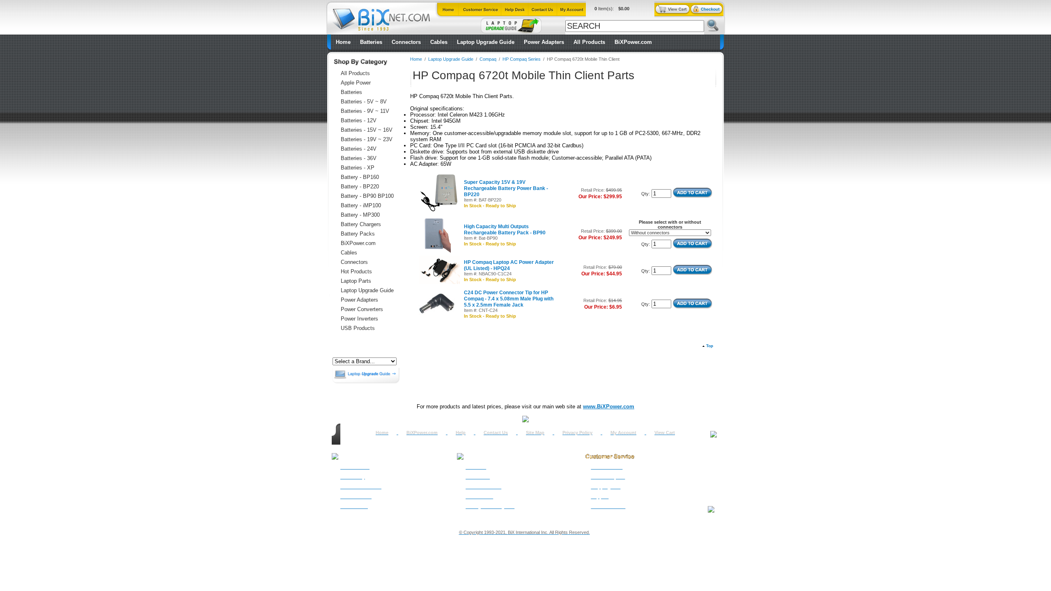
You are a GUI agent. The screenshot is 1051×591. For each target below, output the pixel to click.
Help (461, 432)
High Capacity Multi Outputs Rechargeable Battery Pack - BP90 (505, 230)
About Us (476, 467)
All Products (589, 42)
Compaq (488, 59)
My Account (623, 432)
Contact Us (496, 432)
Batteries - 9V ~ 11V (365, 111)
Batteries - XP (357, 168)
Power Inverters (359, 319)
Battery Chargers (361, 224)
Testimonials (479, 496)
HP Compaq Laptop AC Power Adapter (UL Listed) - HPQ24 (509, 265)
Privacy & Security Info (490, 506)
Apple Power (356, 83)
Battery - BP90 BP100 (367, 196)
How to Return (606, 467)
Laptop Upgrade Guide (485, 42)
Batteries (371, 42)
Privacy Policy (577, 432)
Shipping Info (605, 486)
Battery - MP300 (360, 215)
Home (343, 42)
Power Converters (362, 309)
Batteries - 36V (358, 158)
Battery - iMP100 (361, 205)
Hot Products (356, 271)
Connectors (406, 42)
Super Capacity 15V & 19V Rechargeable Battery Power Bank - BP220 (506, 188)
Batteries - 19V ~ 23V (366, 139)
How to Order (354, 467)
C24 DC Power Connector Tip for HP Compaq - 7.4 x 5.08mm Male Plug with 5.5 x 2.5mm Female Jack (508, 299)
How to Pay (352, 476)
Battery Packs (358, 234)
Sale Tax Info (354, 506)
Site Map (535, 432)
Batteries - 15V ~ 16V (366, 130)
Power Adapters (544, 42)
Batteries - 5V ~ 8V (364, 101)
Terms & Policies (483, 486)
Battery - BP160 (360, 177)
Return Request (608, 476)
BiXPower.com (633, 42)
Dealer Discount (608, 506)
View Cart (664, 432)
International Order (360, 486)
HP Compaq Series (522, 59)
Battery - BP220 (360, 186)
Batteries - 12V (358, 120)
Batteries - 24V (358, 149)
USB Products (358, 328)
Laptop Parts (356, 281)
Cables (438, 42)
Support (599, 496)
